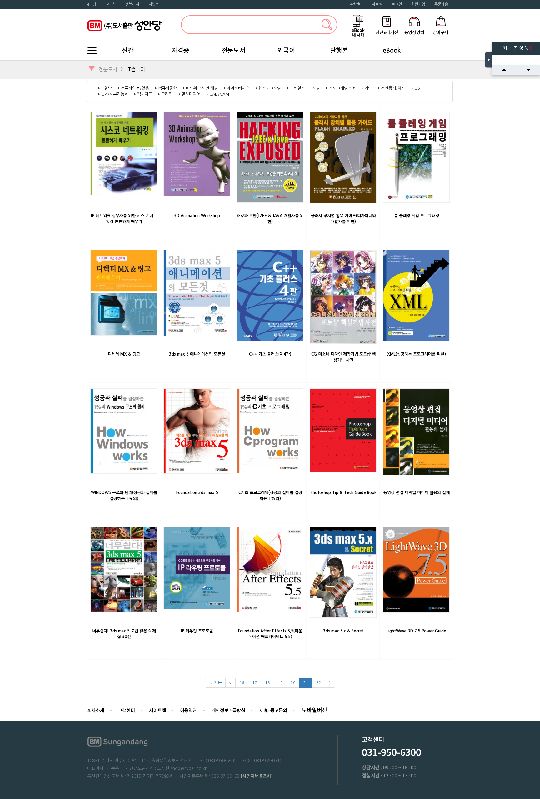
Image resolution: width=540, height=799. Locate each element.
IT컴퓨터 (136, 69)
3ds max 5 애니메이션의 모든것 (197, 354)
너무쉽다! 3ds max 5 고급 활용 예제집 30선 (124, 634)
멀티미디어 (191, 94)
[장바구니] (441, 25)
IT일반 (106, 88)
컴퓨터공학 (167, 88)
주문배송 (441, 4)
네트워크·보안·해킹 (202, 88)
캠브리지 (132, 4)
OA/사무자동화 (114, 94)
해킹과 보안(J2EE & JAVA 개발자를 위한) (270, 219)
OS (417, 88)
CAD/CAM (219, 94)
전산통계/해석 (393, 88)
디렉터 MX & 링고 (124, 354)
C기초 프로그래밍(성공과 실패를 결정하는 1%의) (270, 496)
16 (241, 683)
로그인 (397, 4)
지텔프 (153, 4)
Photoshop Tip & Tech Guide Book (343, 493)
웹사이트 (144, 94)
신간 (128, 50)
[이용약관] (188, 710)
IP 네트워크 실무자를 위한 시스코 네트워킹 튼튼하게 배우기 (124, 219)
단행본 (339, 50)
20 (293, 683)
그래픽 (166, 94)
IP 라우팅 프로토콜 (197, 631)
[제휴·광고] (273, 710)
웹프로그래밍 (269, 88)
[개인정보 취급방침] (228, 710)
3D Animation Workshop (197, 216)
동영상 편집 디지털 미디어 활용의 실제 (416, 493)
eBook (392, 50)
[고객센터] (126, 710)
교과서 (111, 4)
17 (254, 683)
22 (318, 683)
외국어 (286, 50)
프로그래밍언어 (342, 88)
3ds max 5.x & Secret (343, 631)
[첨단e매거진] (386, 25)
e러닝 (91, 4)
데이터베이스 (238, 88)
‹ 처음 (215, 683)
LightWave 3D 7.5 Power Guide (416, 631)
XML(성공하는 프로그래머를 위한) (416, 354)
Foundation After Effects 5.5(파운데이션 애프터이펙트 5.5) (270, 634)
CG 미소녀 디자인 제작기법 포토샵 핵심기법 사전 (343, 357)
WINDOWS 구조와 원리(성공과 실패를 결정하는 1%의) (124, 496)
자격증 (180, 50)
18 (267, 683)
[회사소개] (95, 710)
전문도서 (233, 50)
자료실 (377, 4)
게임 (368, 88)
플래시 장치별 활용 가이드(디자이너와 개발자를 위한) (343, 219)
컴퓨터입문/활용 (135, 88)
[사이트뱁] (157, 710)
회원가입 (418, 4)
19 (280, 683)
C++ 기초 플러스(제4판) (270, 354)
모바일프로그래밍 (305, 88)
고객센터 (355, 4)
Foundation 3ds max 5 (197, 493)
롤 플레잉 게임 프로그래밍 (416, 216)
